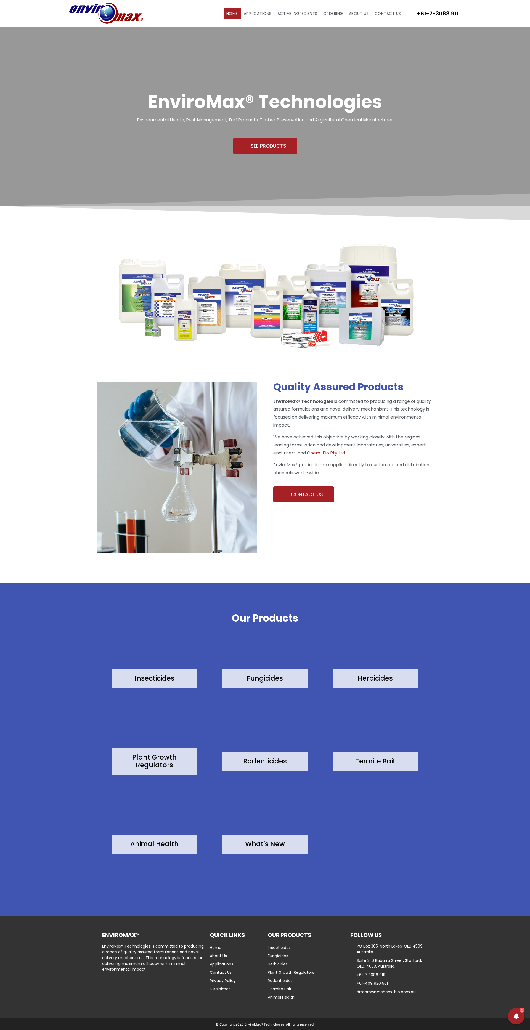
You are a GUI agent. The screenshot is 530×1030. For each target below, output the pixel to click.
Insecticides (279, 947)
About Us (359, 13)
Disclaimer (220, 989)
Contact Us (388, 13)
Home (232, 13)
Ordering (333, 13)
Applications (258, 13)
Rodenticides (280, 980)
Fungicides (278, 956)
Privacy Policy (223, 980)
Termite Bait (280, 989)
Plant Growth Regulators (291, 972)
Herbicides (278, 964)
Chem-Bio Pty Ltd (326, 453)
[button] (516, 1016)
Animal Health (281, 997)
